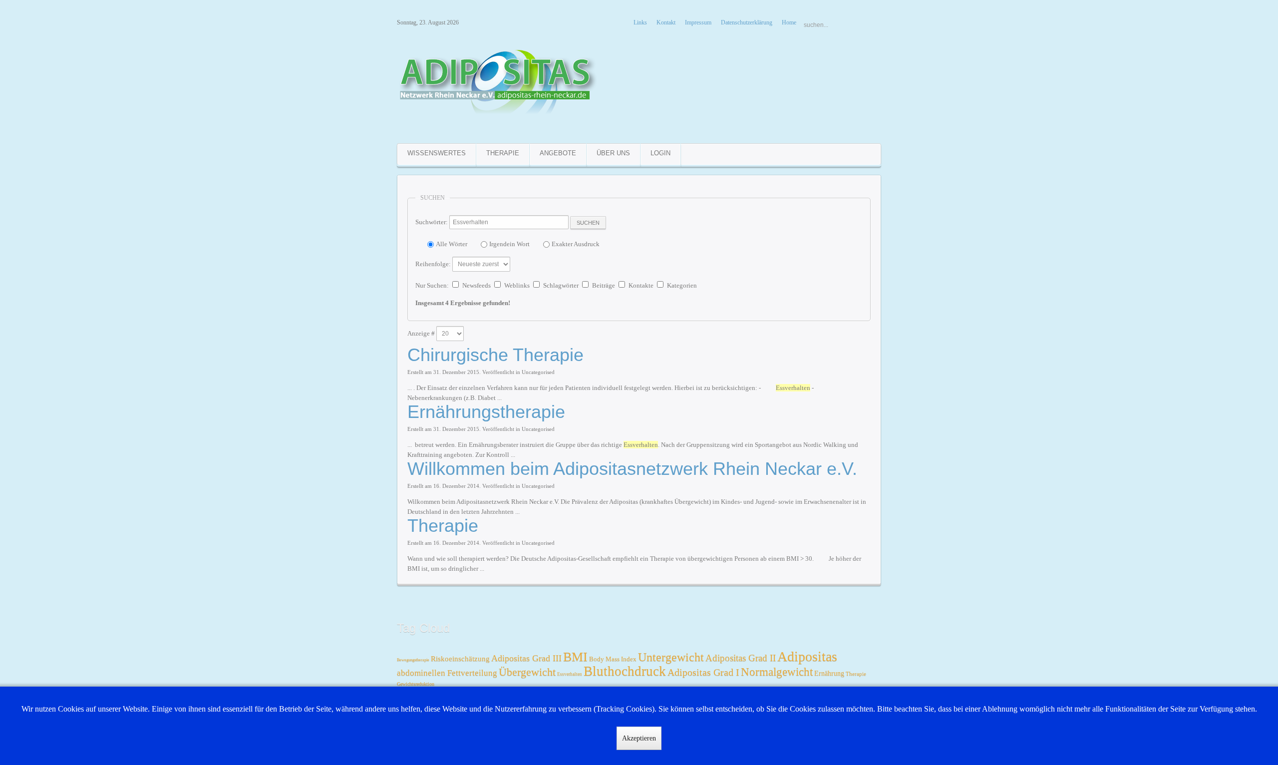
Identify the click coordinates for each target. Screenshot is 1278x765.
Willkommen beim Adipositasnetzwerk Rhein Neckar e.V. (632, 468)
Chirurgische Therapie (495, 355)
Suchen (588, 223)
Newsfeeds (476, 285)
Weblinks (517, 285)
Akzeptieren (639, 738)
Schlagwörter (561, 285)
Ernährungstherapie (486, 411)
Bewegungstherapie (413, 660)
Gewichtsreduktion (415, 684)
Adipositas (807, 656)
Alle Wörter (451, 244)
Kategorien (682, 285)
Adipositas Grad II (740, 658)
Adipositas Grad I (703, 672)
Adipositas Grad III (526, 658)
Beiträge (603, 285)
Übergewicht (527, 672)
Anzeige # (421, 333)
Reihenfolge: (433, 264)
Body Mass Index (613, 659)
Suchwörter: (431, 222)
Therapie (442, 525)
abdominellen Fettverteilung (447, 673)
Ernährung (829, 673)
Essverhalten (569, 674)
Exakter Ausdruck (576, 244)
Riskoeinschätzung (460, 659)
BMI (575, 657)
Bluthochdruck (625, 671)
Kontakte (641, 285)
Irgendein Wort (509, 244)
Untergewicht (671, 657)
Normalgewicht (777, 672)
